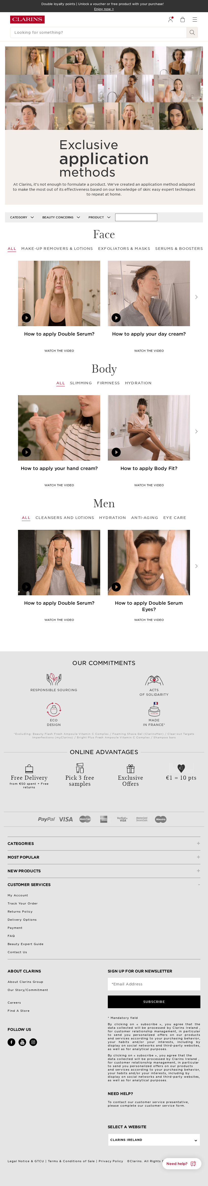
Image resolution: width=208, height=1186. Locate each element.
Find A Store (19, 1011)
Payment (15, 928)
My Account (18, 895)
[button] (181, 1163)
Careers (14, 1002)
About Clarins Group (25, 982)
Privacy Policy (111, 1161)
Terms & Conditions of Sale (71, 1161)
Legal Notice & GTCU (26, 1161)
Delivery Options (22, 919)
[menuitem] (170, 19)
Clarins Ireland (126, 1140)
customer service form (164, 1105)
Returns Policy (20, 911)
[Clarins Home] (27, 19)
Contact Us (17, 952)
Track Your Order (23, 903)
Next (196, 297)
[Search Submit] (192, 32)
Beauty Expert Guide (26, 944)
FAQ (11, 936)
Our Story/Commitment (28, 990)
